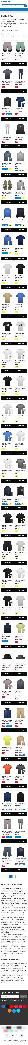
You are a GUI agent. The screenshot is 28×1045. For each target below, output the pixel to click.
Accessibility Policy (20, 1035)
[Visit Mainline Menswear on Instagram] (16, 1006)
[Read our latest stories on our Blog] (10, 1011)
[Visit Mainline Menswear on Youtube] (12, 1006)
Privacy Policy (13, 1000)
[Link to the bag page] (21, 2)
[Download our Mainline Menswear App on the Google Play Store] (18, 1011)
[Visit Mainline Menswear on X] (7, 1006)
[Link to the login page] (23, 2)
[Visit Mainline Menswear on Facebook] (3, 1006)
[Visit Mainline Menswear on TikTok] (20, 1006)
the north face (8, 11)
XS (3, 36)
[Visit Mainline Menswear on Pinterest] (25, 1006)
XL (24, 36)
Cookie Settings (15, 1034)
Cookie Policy (8, 1034)
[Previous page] (6, 876)
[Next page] (21, 876)
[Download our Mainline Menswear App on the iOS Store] (14, 1011)
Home (2, 11)
